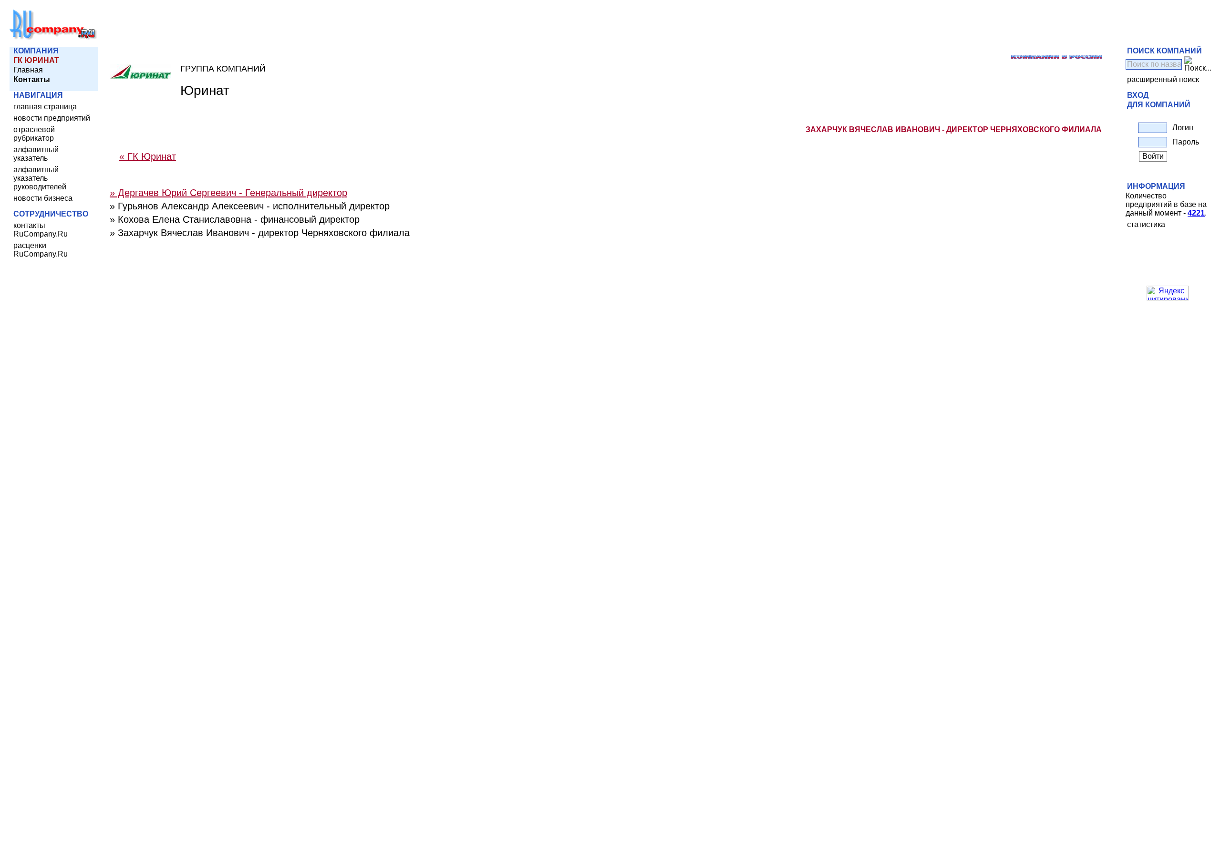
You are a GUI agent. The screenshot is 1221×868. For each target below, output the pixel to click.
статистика (1146, 224)
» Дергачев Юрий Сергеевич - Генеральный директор (228, 192)
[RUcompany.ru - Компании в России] (53, 38)
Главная (28, 70)
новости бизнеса (42, 198)
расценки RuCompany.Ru (40, 249)
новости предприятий (51, 118)
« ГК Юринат (147, 156)
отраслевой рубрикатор (34, 133)
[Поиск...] (1197, 64)
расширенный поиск (1163, 79)
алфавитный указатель (36, 153)
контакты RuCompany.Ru (40, 229)
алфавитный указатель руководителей (39, 178)
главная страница (45, 107)
